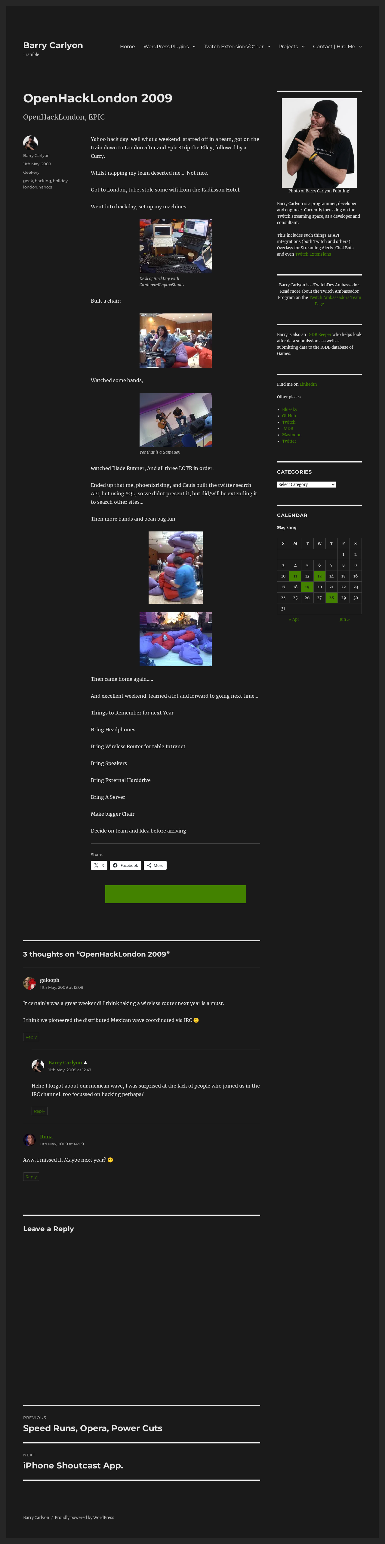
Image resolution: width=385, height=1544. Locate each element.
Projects (288, 46)
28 (331, 597)
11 (295, 576)
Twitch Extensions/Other (233, 46)
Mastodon (292, 434)
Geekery (31, 172)
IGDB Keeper (319, 334)
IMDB (287, 428)
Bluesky (289, 409)
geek (28, 180)
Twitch (289, 422)
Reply (31, 1037)
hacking (43, 180)
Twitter (289, 441)
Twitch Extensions (313, 254)
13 (320, 576)
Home (127, 46)
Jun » (345, 619)
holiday (60, 180)
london (30, 187)
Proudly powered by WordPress (84, 1517)
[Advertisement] (176, 895)
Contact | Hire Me (334, 46)
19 (307, 587)
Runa (46, 1137)
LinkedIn (308, 384)
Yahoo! (45, 187)
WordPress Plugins (166, 46)
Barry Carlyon (53, 45)
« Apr (294, 619)
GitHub (289, 416)
